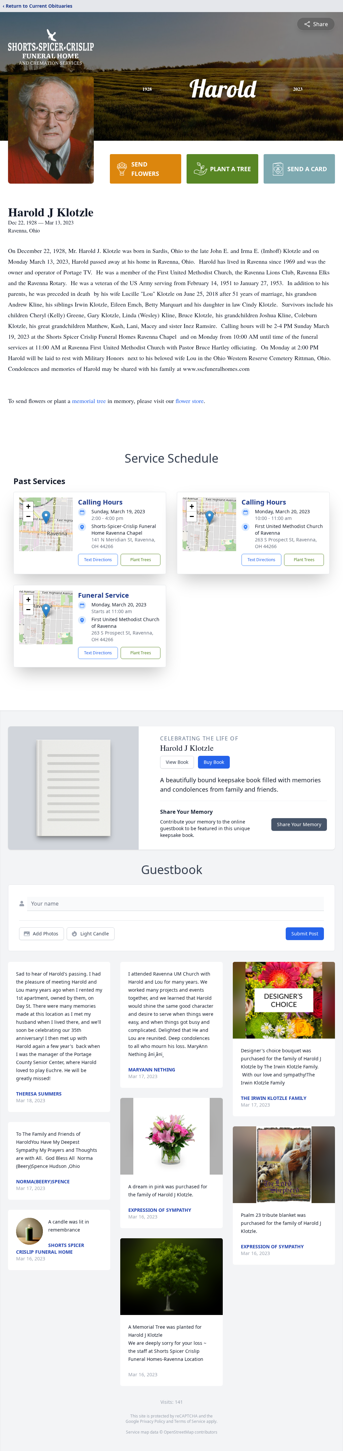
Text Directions (98, 560)
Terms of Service (189, 1421)
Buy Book (214, 762)
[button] (46, 517)
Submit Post (304, 933)
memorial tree (89, 401)
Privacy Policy (152, 1421)
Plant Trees (140, 560)
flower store (190, 401)
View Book (177, 762)
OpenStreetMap (179, 1432)
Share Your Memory (299, 824)
